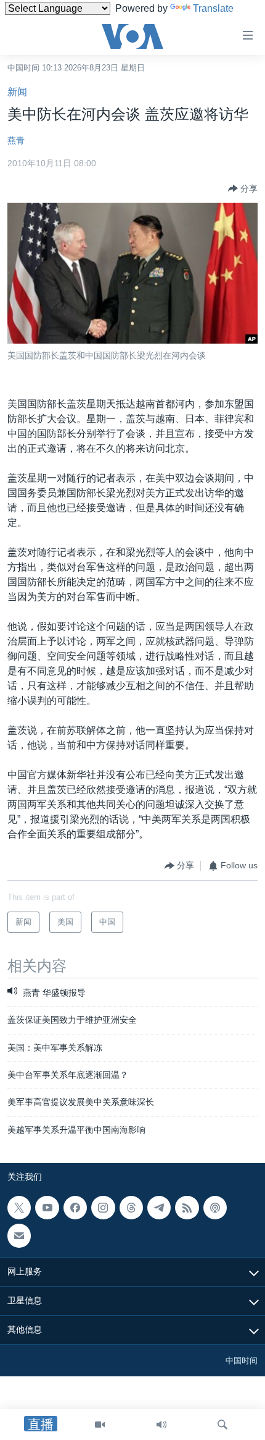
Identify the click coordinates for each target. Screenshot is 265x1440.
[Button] (243, 188)
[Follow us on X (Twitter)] (19, 1207)
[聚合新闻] (186, 1207)
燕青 (16, 140)
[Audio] (161, 1424)
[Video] (99, 1424)
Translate (213, 8)
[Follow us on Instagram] (103, 1207)
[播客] (215, 1207)
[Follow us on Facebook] (75, 1207)
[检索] (222, 1424)
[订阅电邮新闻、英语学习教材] (19, 1236)
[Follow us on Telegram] (159, 1207)
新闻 (17, 92)
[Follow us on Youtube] (47, 1207)
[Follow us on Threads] (131, 1207)
